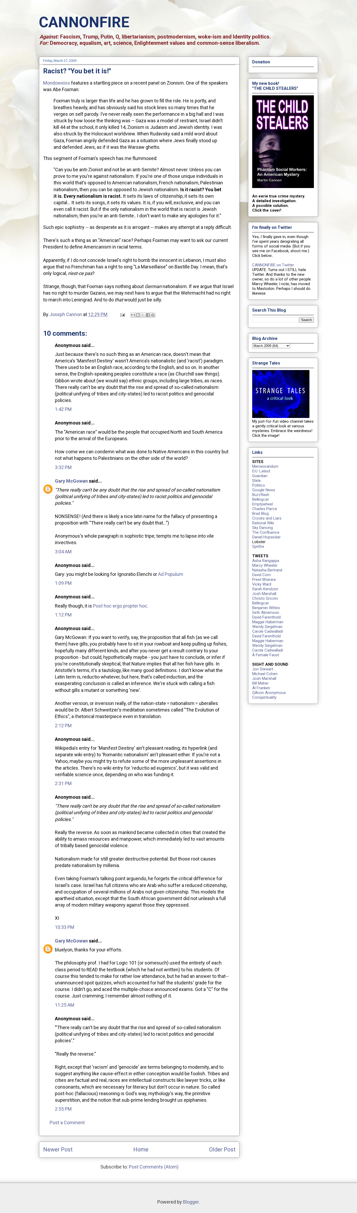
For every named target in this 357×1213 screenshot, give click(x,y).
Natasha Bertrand (267, 570)
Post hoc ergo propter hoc (120, 606)
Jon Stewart (262, 669)
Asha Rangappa (265, 560)
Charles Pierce (264, 508)
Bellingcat (260, 499)
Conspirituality (264, 697)
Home (140, 1149)
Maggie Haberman (267, 622)
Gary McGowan (71, 481)
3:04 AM (63, 551)
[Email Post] (122, 314)
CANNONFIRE (84, 22)
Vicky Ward (261, 584)
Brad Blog (260, 513)
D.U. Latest (261, 471)
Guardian (259, 475)
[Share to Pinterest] (153, 315)
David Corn (261, 574)
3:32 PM (63, 467)
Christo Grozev (265, 598)
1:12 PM (63, 614)
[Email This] (133, 315)
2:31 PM (63, 783)
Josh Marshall (264, 593)
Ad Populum (170, 574)
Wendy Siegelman (267, 626)
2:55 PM (63, 1109)
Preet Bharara (264, 579)
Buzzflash (260, 494)
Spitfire (258, 546)
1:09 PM (63, 583)
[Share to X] (143, 315)
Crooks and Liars (266, 518)
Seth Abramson (265, 612)
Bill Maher (260, 683)
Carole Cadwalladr (267, 631)
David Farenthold (266, 617)
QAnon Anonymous (269, 692)
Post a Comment (67, 1122)
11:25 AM (64, 1005)
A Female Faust (265, 655)
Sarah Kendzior (265, 589)
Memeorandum (265, 466)
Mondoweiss (56, 83)
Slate (256, 480)
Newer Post (58, 1149)
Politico (258, 485)
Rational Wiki (263, 523)
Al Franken (261, 688)
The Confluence (265, 532)
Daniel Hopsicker (266, 537)
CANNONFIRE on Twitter (273, 265)
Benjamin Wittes (266, 607)
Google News (263, 490)
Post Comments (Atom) (154, 1167)
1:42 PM (63, 409)
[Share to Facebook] (148, 315)
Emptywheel (262, 504)
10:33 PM (64, 927)
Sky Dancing (262, 527)
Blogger (191, 1202)
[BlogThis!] (138, 315)
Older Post (222, 1149)
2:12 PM (63, 725)
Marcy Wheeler (265, 565)
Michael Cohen (265, 673)
